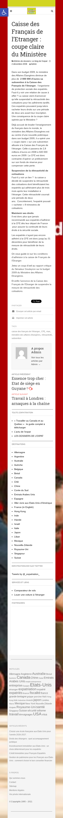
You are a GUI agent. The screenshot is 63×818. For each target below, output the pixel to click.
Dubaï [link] (41, 678)
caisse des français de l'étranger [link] (26, 331)
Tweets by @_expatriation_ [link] (26, 574)
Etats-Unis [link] (41, 684)
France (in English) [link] (24, 507)
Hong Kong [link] (20, 511)
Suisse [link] (17, 557)
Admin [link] (34, 64)
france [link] (44, 693)
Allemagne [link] (19, 452)
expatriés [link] (15, 693)
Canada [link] (18, 477)
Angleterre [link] (26, 674)
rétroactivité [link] (47, 335)
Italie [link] (16, 528)
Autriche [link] (18, 465)
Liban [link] (17, 536)
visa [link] (44, 714)
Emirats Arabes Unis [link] (24, 494)
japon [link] (37, 700)
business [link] (12, 678)
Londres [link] (45, 700)
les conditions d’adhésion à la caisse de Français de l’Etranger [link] (31, 257)
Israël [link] (17, 524)
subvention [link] (16, 338)
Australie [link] (18, 460)
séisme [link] (41, 710)
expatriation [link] (27, 689)
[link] (4, 12)
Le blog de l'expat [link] (39, 61)
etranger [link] (13, 689)
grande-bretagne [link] (17, 696)
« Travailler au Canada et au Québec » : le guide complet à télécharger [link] (29, 424)
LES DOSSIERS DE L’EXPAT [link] (28, 436)
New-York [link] (30, 703)
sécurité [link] (32, 710)
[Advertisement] (32, 629)
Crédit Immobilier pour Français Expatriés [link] (27, 753)
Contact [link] (12, 782)
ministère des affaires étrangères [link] (26, 335)
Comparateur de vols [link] (25, 590)
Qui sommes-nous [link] (17, 778)
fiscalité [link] (35, 693)
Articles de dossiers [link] (22, 61)
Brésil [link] (17, 473)
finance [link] (26, 693)
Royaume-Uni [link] (21, 549)
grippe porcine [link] (34, 696)
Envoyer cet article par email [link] (28, 311)
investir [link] (29, 700)
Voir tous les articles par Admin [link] (37, 361)
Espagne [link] (18, 498)
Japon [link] (17, 532)
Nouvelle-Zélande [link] (23, 545)
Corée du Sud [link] (21, 490)
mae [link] (48, 331)
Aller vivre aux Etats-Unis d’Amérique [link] (33, 503)
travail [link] (14, 714)
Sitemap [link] (12, 786)
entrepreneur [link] (36, 682)
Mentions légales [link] (16, 790)
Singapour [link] (19, 553)
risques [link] (12, 707)
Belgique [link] (18, 469)
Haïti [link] (44, 697)
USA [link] (37, 714)
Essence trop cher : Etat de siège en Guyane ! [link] (29, 383)
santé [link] (40, 707)
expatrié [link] (41, 689)
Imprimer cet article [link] (24, 318)
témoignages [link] (26, 714)
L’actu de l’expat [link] (22, 431)
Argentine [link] (19, 456)
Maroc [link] (11, 704)
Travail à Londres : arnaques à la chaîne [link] (31, 401)
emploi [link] (28, 682)
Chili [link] (16, 482)
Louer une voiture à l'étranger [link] (29, 594)
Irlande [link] (17, 519)
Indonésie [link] (22, 700)
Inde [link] (16, 515)
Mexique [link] (18, 541)
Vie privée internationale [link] (20, 794)
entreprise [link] (15, 685)
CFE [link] (43, 331)
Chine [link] (17, 486)
